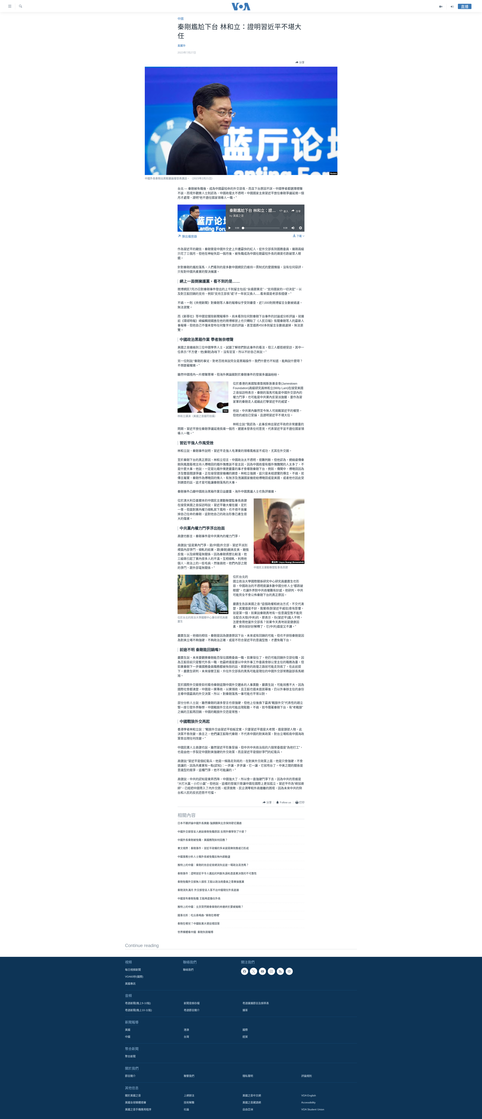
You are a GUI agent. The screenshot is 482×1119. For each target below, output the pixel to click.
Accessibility (308, 1102)
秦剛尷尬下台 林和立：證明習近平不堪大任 (266, 211)
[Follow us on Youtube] (262, 971)
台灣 (186, 1036)
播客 (245, 1010)
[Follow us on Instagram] (271, 971)
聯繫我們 (189, 1075)
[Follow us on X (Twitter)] (253, 971)
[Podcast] (289, 971)
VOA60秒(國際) (134, 976)
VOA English (308, 1095)
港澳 (186, 1029)
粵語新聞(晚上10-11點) (138, 1010)
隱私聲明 (248, 1075)
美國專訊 (130, 983)
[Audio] (452, 6)
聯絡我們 (188, 969)
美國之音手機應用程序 (138, 1109)
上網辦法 (189, 1095)
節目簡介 (130, 1075)
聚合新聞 (130, 1056)
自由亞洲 (248, 1109)
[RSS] (280, 971)
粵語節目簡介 (192, 1010)
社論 (186, 1109)
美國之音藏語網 (252, 1102)
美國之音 (238, 215)
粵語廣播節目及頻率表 (256, 1003)
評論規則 (306, 1075)
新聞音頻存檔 (192, 1003)
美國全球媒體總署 (135, 1102)
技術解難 (189, 1102)
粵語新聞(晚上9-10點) (138, 1003)
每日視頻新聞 (133, 969)
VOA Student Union (312, 1109)
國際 (245, 1029)
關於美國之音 (133, 1095)
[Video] (441, 6)
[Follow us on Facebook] (244, 971)
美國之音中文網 (252, 1095)
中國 (181, 18)
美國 (127, 1029)
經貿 (245, 1036)
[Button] (299, 62)
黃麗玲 (181, 45)
